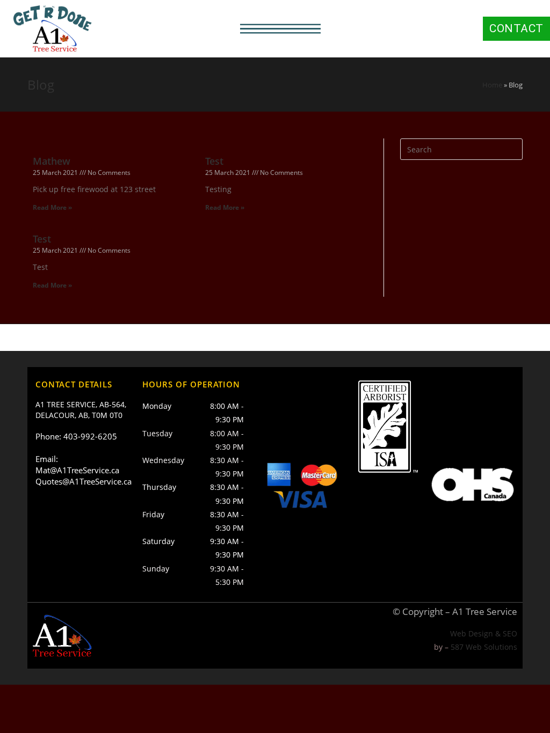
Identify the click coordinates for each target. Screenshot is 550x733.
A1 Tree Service (484, 611)
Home (492, 85)
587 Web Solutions (484, 647)
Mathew (51, 161)
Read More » (52, 207)
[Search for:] (461, 148)
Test (214, 161)
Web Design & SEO (483, 633)
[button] (280, 29)
